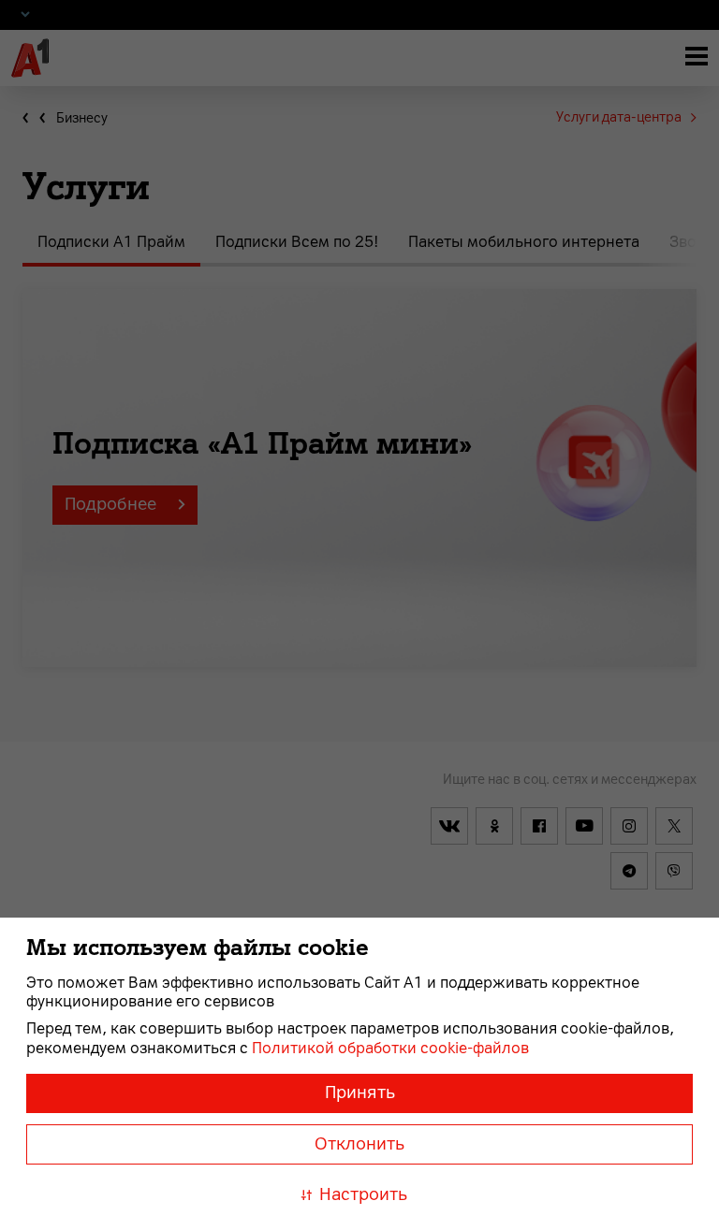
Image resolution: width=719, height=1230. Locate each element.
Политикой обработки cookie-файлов (390, 1048)
